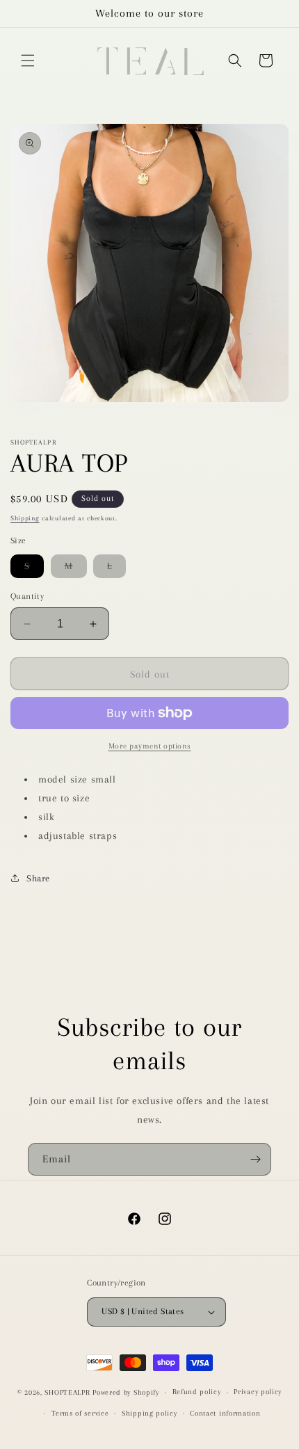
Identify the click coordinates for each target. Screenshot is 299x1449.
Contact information (225, 1413)
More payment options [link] (149, 746)
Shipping (25, 518)
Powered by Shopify (125, 1392)
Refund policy (196, 1391)
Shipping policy (149, 1413)
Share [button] (38, 878)
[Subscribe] (255, 1159)
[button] (28, 60)
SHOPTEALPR (67, 1392)
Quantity (27, 596)
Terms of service (79, 1413)
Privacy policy (258, 1391)
